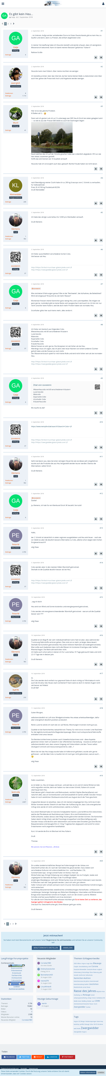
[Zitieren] (101, 57)
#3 (102, 106)
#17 (101, 673)
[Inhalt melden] (95, 57)
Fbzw (91, 972)
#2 (102, 66)
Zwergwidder (80, 1007)
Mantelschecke (78, 987)
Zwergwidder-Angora (80, 1032)
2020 (75, 963)
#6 (102, 249)
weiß (75, 1028)
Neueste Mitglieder (46, 958)
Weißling (84, 1001)
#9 (102, 378)
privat (84, 987)
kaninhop (76, 1024)
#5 (102, 212)
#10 (101, 422)
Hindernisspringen (90, 1021)
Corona (95, 966)
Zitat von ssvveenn (42, 385)
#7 (102, 284)
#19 (101, 775)
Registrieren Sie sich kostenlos (58, 940)
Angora (84, 963)
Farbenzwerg (77, 972)
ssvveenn (36, 288)
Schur (91, 1024)
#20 (101, 861)
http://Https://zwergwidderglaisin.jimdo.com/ (48, 270)
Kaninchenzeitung (79, 984)
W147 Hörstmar (98, 1024)
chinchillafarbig (83, 966)
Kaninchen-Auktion (82, 978)
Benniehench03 (47, 975)
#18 (101, 708)
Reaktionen (9, 93)
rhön (103, 991)
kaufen (87, 984)
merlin (44, 1003)
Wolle (78, 1028)
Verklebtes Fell (100, 998)
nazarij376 (45, 981)
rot (81, 995)
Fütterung (96, 972)
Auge (87, 963)
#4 (102, 178)
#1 (102, 31)
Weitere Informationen (88, 1072)
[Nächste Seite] (13, 23)
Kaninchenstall (94, 981)
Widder (89, 1001)
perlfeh (82, 1024)
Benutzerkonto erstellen (46, 948)
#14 (101, 563)
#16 (101, 635)
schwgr (89, 998)
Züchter (88, 1007)
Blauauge (97, 963)
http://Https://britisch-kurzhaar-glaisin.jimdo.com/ (50, 267)
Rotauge (86, 995)
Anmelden (67, 948)
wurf (93, 1001)
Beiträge (8, 55)
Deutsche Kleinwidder (80, 969)
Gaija (13, 17)
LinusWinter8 (46, 986)
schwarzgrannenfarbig (80, 998)
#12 (101, 493)
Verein (94, 998)
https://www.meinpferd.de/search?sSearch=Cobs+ (50, 426)
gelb (100, 972)
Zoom (95, 1004)
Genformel (82, 975)
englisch (99, 969)
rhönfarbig (77, 995)
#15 (101, 597)
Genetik (76, 975)
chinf (89, 966)
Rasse (88, 987)
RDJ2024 (99, 991)
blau (91, 963)
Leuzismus (93, 984)
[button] (3, 3)
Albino (79, 963)
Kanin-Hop (100, 1021)
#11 (101, 456)
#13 (101, 528)
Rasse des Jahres (85, 991)
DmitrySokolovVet (48, 969)
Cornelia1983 (27, 1020)
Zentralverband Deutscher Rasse (83, 1004)
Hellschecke (89, 975)
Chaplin (76, 966)
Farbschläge (85, 972)
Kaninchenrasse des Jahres (81, 981)
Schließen (101, 1072)
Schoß (92, 995)
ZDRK (97, 1001)
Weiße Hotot (77, 1001)
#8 (102, 324)
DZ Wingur (82, 1021)
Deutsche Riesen (92, 969)
